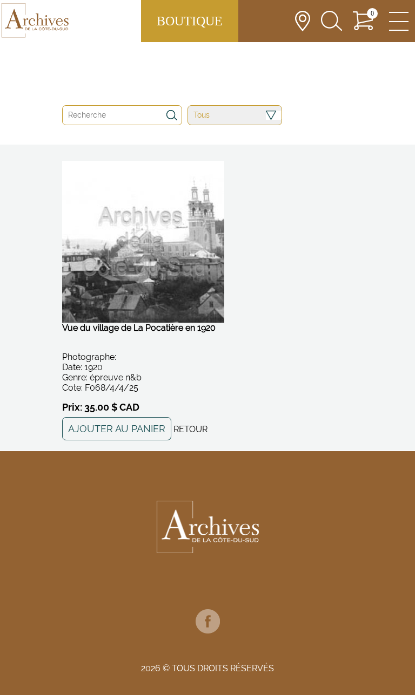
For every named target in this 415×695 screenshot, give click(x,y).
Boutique (190, 21)
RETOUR (190, 429)
